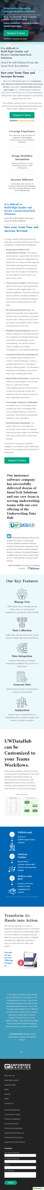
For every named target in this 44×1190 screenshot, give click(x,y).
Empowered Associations (14, 1142)
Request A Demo (16, 33)
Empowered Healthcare (14, 1133)
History (7, 1094)
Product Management (13, 1128)
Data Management (12, 1110)
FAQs (6, 1098)
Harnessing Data (11, 1123)
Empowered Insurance (13, 1137)
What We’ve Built (11, 1080)
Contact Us (8, 1103)
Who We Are (9, 1075)
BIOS (6, 1089)
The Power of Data (12, 1114)
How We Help (9, 1085)
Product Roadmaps (12, 1119)
